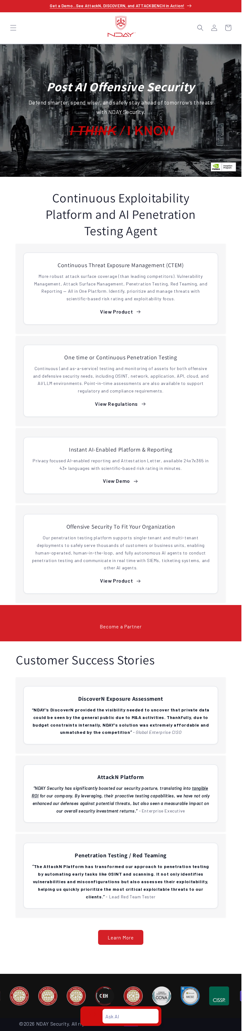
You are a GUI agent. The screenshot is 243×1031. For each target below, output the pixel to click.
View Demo (116, 481)
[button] (13, 28)
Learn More (121, 937)
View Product (116, 312)
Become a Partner (121, 626)
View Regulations (116, 404)
